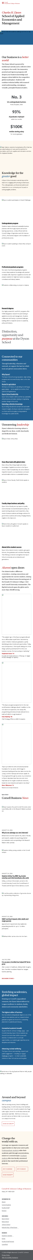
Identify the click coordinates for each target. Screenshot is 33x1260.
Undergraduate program (10, 223)
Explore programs (7, 1175)
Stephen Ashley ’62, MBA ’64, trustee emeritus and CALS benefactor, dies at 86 (15, 877)
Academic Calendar (7, 1236)
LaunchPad (5, 1244)
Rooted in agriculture (9, 384)
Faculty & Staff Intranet (8, 1242)
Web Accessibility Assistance (10, 1258)
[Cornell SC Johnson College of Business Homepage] (16, 1189)
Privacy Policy (6, 1255)
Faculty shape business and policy (13, 503)
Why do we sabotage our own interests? (15, 832)
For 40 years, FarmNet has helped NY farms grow (16, 963)
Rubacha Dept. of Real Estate (9, 1228)
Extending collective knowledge (12, 404)
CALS (23, 1031)
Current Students (6, 1205)
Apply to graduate (21, 1169)
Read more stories (8, 978)
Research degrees (8, 308)
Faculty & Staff (5, 1208)
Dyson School (5, 1219)
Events (3, 1239)
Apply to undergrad (7, 1169)
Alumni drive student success (11, 547)
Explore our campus (7, 1124)
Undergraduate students (10, 1150)
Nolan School (5, 1222)
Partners (4, 1211)
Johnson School (6, 1225)
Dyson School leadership (10, 394)
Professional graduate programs (12, 267)
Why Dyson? (6, 374)
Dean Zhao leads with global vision (13, 462)
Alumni (4, 1202)
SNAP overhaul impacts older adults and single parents (15, 920)
